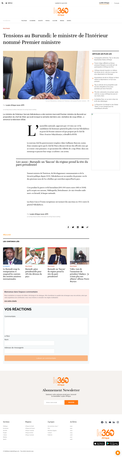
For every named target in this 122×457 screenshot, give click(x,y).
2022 (71, 426)
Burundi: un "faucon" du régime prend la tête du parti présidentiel (52, 163)
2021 (71, 428)
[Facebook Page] (102, 422)
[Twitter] (106, 422)
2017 (71, 437)
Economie (32, 20)
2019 (71, 432)
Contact (50, 432)
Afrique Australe (29, 435)
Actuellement (6, 20)
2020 (71, 430)
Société (40, 20)
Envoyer (71, 402)
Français (116, 3)
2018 (71, 435)
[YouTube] (110, 422)
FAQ (49, 428)
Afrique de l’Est (29, 432)
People (48, 20)
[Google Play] (112, 443)
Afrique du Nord (29, 426)
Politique (24, 20)
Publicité (50, 435)
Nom (6, 340)
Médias (62, 20)
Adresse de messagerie (14, 348)
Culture (54, 20)
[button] (118, 453)
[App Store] (99, 443)
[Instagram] (118, 422)
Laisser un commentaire (46, 358)
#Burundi (7, 235)
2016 (71, 439)
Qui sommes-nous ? (53, 426)
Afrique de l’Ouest (30, 428)
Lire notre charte (10, 301)
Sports (69, 20)
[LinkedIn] (114, 422)
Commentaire (10, 316)
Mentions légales (52, 430)
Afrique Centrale (29, 430)
